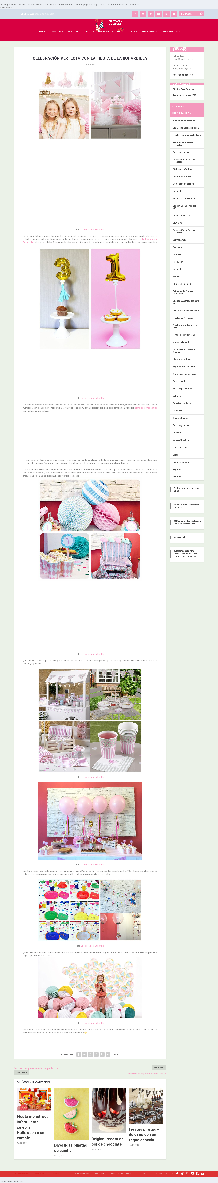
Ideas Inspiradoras (182, 176)
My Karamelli (180, 537)
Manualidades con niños (185, 120)
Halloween (178, 262)
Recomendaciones (182, 462)
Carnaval (177, 254)
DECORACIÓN (73, 32)
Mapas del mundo (181, 342)
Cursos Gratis (148, 32)
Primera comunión (182, 284)
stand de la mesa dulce (146, 408)
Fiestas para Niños (81, 1174)
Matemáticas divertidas (184, 374)
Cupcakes (178, 433)
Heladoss (177, 410)
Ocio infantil (179, 381)
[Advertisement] (90, 163)
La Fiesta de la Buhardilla (92, 229)
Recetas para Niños (116, 1174)
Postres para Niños (182, 388)
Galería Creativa (181, 440)
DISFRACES (87, 32)
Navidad (177, 191)
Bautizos (177, 247)
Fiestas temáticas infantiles (187, 135)
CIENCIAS (177, 223)
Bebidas (177, 396)
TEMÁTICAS (42, 32)
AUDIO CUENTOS (181, 215)
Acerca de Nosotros (183, 75)
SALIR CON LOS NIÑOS (184, 198)
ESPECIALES (56, 32)
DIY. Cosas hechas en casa (186, 128)
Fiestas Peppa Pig (146, 1174)
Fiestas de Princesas (183, 318)
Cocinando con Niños (183, 184)
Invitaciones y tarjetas (184, 335)
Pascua (176, 276)
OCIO (133, 32)
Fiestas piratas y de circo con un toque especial (144, 1134)
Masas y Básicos (181, 418)
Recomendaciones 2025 (184, 95)
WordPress (57, 1173)
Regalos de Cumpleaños (185, 366)
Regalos (177, 469)
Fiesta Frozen (131, 1174)
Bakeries (177, 477)
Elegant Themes (31, 1173)
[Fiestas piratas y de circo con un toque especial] (146, 1106)
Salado (176, 455)
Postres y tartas (181, 152)
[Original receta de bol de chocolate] (109, 1110)
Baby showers (179, 240)
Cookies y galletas (182, 403)
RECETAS (120, 32)
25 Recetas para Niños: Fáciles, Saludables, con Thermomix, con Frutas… (186, 553)
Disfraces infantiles (182, 169)
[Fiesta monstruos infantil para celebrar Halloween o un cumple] (34, 1099)
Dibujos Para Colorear (184, 89)
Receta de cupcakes (44, 14)
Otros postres (180, 447)
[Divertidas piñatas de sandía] (71, 1114)
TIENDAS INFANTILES (169, 32)
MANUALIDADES (104, 32)
